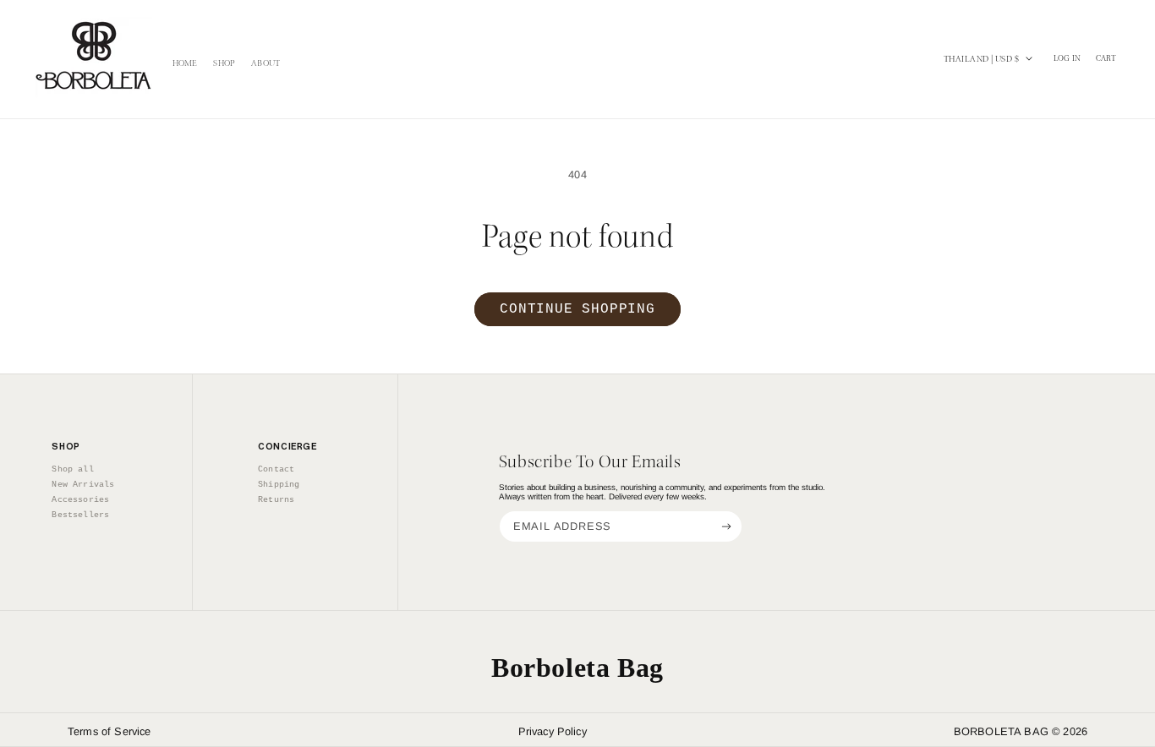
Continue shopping (577, 309)
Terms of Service (109, 731)
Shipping (278, 484)
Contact (276, 469)
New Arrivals (83, 484)
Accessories (80, 499)
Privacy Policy (552, 731)
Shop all (72, 469)
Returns (276, 499)
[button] (1106, 59)
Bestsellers (80, 515)
